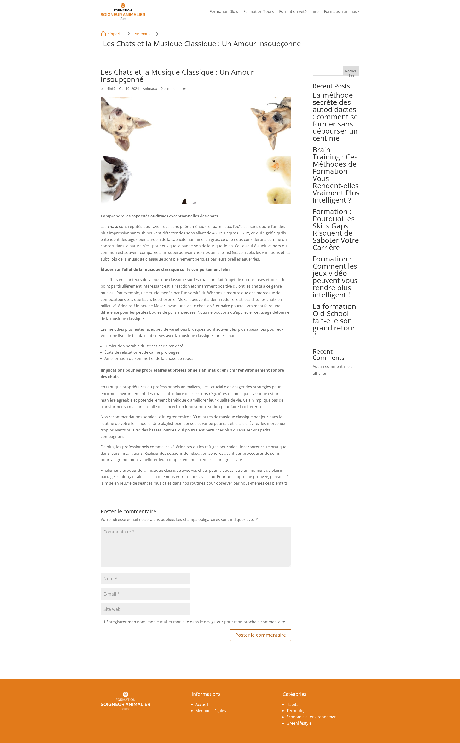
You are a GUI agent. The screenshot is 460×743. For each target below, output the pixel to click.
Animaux (142, 33)
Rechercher (350, 72)
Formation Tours (258, 11)
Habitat (293, 704)
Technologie (298, 710)
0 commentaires (174, 88)
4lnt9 (111, 88)
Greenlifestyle (299, 723)
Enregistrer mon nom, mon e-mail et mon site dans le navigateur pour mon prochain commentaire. (196, 621)
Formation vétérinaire (299, 11)
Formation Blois (224, 11)
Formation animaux (341, 11)
